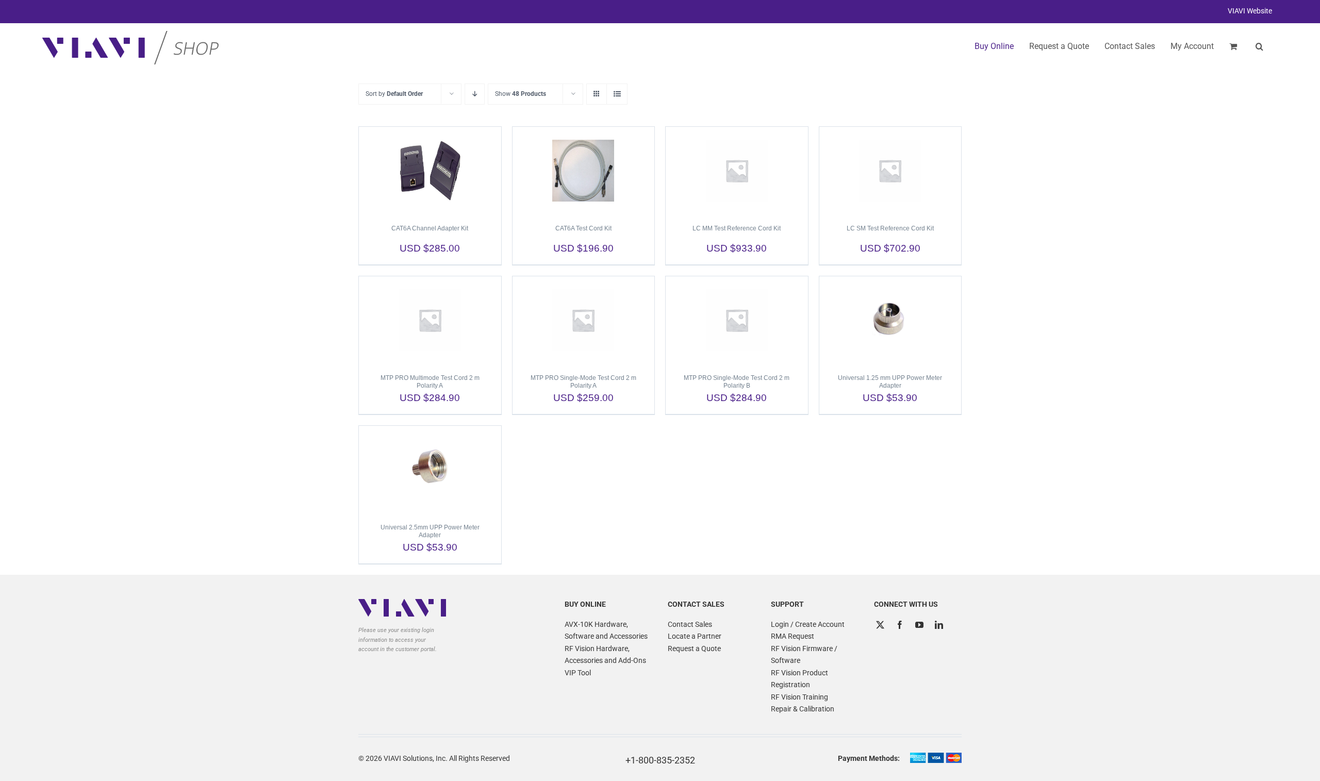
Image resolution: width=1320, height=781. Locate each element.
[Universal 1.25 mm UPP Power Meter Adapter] (890, 320)
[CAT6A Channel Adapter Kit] (430, 170)
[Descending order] (475, 94)
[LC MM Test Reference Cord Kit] (737, 170)
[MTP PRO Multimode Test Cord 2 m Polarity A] (430, 320)
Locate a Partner (694, 636)
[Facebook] (900, 625)
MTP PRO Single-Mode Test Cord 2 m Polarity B (736, 381)
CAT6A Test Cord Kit (583, 228)
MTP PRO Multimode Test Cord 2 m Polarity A (430, 381)
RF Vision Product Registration (799, 679)
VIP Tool (578, 673)
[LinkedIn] (939, 625)
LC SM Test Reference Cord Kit (890, 228)
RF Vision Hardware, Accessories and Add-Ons (605, 654)
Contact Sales (690, 624)
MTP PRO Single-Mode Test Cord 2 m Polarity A (583, 381)
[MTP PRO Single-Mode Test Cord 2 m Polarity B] (737, 320)
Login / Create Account (808, 624)
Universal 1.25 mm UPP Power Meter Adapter (890, 381)
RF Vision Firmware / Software (804, 654)
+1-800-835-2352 (660, 760)
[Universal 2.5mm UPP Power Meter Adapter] (430, 469)
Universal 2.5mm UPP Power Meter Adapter (430, 531)
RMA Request (792, 636)
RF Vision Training (799, 697)
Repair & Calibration (802, 709)
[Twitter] (880, 625)
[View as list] (617, 94)
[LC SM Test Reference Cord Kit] (890, 170)
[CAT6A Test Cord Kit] (584, 170)
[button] (1259, 46)
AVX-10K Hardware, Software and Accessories (606, 630)
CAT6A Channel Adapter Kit (429, 228)
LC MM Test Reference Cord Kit (736, 228)
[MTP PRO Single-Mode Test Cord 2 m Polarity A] (584, 320)
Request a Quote (694, 648)
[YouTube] (919, 625)
